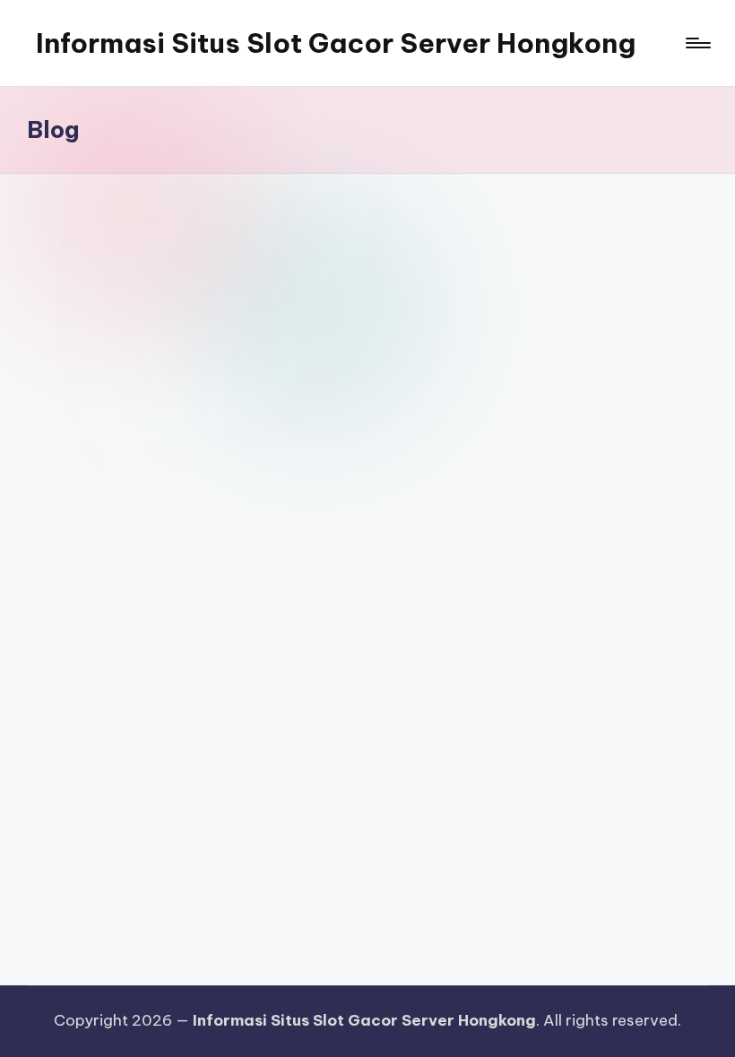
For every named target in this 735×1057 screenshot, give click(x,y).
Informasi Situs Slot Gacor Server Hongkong (336, 43)
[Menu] (697, 43)
